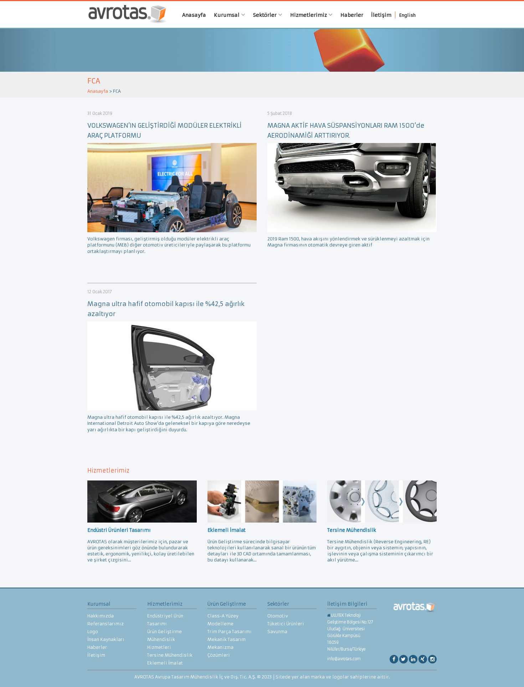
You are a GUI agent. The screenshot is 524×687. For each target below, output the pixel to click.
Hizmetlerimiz (309, 15)
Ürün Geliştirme (164, 631)
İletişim (381, 15)
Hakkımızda (100, 616)
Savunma (277, 631)
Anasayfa (194, 15)
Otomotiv (277, 616)
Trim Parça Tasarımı (229, 631)
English (407, 15)
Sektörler (265, 15)
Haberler (351, 15)
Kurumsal (227, 15)
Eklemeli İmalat (165, 663)
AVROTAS (125, 14)
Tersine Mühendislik (169, 655)
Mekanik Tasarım (226, 639)
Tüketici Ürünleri (285, 623)
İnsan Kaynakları (105, 639)
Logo (92, 631)
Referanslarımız (105, 623)
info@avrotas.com (344, 658)
